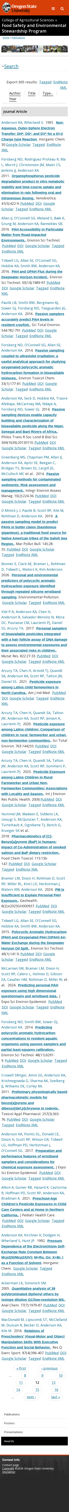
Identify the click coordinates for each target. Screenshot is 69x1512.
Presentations (13, 1432)
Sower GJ (8, 308)
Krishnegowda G (14, 1080)
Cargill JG (46, 468)
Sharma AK (39, 1080)
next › (31, 1397)
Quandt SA (41, 712)
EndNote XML (40, 209)
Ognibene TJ (35, 825)
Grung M (8, 223)
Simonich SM (35, 1283)
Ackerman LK (12, 1283)
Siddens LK (49, 814)
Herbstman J (49, 883)
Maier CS (53, 164)
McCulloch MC (12, 473)
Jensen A (53, 718)
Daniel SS (8, 681)
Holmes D (40, 974)
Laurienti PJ (40, 622)
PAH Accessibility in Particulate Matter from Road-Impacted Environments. (32, 235)
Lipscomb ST (36, 1319)
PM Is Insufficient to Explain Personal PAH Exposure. (32, 895)
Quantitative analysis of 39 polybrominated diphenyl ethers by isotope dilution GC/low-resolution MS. (33, 1294)
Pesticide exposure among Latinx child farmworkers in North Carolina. (31, 687)
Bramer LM (10, 878)
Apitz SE (31, 462)
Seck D (29, 398)
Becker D (31, 1325)
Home (6, 37)
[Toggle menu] (53, 8)
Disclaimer (8, 1472)
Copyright (8, 1468)
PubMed (27, 203)
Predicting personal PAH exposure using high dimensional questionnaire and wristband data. (29, 990)
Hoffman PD (17, 1145)
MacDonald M (12, 1319)
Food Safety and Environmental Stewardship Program (34, 28)
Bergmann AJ (47, 302)
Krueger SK (10, 830)
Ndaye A (49, 403)
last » (55, 1397)
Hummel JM (10, 814)
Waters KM (10, 889)
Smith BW (29, 265)
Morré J (11, 164)
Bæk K (59, 218)
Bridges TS (10, 468)
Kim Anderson (50, 569)
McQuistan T (28, 819)
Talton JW (54, 676)
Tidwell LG (10, 260)
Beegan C (47, 462)
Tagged (45, 82)
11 (21, 1382)
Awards (9, 1441)
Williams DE (15, 1086)
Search (11, 66)
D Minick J (9, 510)
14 (18, 1389)
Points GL (32, 1134)
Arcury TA (15, 628)
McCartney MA (28, 403)
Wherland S (33, 122)
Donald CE (50, 1134)
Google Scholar (18, 144)
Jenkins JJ (8, 170)
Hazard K (41, 1187)
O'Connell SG (24, 218)
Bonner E (8, 563)
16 (56, 1389)
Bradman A (10, 1198)
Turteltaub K (12, 825)
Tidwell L (13, 569)
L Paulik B (27, 510)
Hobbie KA (10, 265)
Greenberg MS (13, 457)
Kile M (58, 510)
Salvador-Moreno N (38, 617)
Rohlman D (10, 516)
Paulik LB (8, 302)
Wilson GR (40, 1139)
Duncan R (14, 1325)
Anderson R (10, 617)
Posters (9, 1423)
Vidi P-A (7, 611)
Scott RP (44, 510)
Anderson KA (11, 122)
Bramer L (41, 563)
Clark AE (25, 563)
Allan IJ (6, 218)
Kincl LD (30, 883)
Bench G (53, 825)
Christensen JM (31, 164)
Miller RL (14, 883)
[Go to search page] (62, 8)
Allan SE (27, 260)
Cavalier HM (17, 979)
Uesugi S (8, 819)
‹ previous (49, 1368)
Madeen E (30, 814)
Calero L (24, 974)
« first (21, 1368)
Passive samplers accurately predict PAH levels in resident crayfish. (32, 319)
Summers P (55, 766)
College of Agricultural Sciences (28, 20)
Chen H (44, 611)
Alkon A (7, 1187)
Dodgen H (51, 1235)
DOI (38, 203)
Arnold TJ (40, 670)
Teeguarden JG (53, 308)
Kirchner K (32, 1235)
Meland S (44, 218)
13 (53, 1382)
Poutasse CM (18, 622)
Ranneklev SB (51, 223)
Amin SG (35, 1075)
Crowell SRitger (14, 1075)
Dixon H (28, 878)
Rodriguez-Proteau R (42, 159)
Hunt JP (28, 1240)
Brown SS (29, 468)
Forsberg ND (12, 159)
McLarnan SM (12, 968)
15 (37, 1389)
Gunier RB (24, 1187)
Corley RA (34, 1086)
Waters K (29, 569)
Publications (12, 1414)
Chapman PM (38, 457)
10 (60, 1375)
